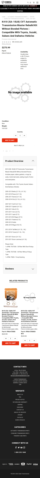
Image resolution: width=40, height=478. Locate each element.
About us (20, 394)
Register (23, 412)
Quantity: (20, 132)
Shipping (20, 404)
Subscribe (20, 407)
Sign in (16, 412)
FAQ (20, 397)
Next (38, 308)
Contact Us (20, 409)
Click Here (3, 8)
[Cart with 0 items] (34, 2)
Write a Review (6, 44)
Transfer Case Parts (20, 436)
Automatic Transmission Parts (20, 430)
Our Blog (20, 417)
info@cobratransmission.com (20, 375)
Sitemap (20, 415)
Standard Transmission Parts (20, 433)
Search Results (20, 420)
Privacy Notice (20, 399)
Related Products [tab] (18, 281)
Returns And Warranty (20, 402)
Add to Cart (10, 343)
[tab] (20, 161)
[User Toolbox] (30, 2)
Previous (2, 308)
